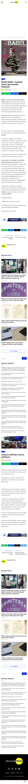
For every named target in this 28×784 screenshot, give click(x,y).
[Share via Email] (22, 93)
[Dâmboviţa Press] (14, 2)
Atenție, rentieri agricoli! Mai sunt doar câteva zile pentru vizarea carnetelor (13, 321)
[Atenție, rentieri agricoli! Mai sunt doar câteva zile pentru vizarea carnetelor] (14, 312)
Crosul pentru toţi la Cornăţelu (20, 237)
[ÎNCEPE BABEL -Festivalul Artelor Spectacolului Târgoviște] (14, 75)
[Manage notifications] (25, 781)
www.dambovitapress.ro (19, 776)
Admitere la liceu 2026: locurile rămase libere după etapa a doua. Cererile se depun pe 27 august (13, 299)
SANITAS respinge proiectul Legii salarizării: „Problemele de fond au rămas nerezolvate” (12, 343)
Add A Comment (14, 351)
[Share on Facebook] (14, 93)
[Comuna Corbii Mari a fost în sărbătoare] (14, 448)
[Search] (26, 2)
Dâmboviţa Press (7, 89)
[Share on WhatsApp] (5, 93)
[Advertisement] (14, 21)
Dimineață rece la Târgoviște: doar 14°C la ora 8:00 (11, 381)
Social (3, 451)
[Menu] (2, 2)
